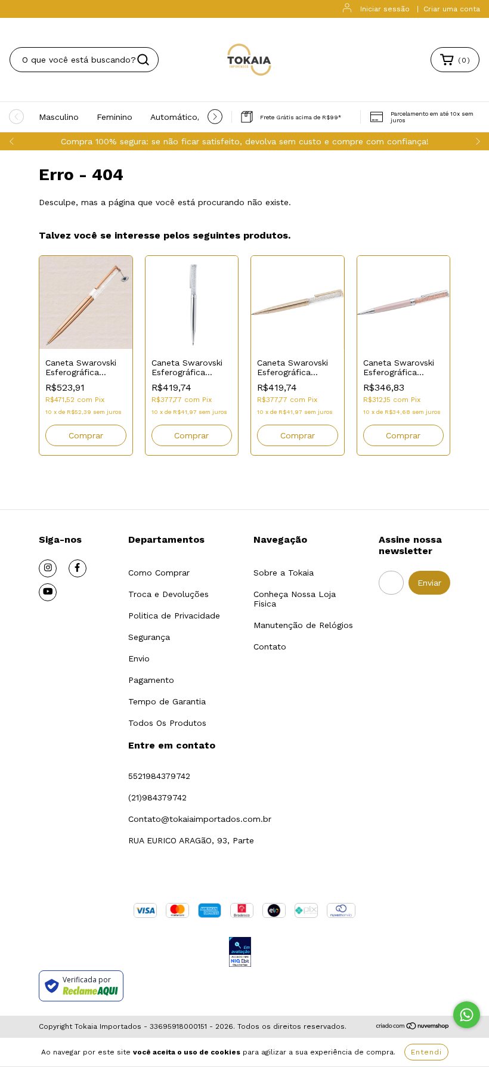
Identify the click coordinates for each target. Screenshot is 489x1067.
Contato (269, 646)
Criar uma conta (451, 9)
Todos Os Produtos (167, 723)
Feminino (114, 117)
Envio (139, 658)
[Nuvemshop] (413, 1027)
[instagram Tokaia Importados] (48, 568)
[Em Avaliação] (240, 953)
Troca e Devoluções (168, 594)
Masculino (59, 117)
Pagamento (151, 680)
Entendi (426, 1052)
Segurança (149, 637)
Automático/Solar (186, 117)
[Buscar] (143, 59)
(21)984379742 (157, 797)
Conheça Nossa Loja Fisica (294, 598)
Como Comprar (159, 572)
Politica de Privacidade (174, 615)
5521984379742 (159, 776)
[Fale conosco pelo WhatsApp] (466, 1014)
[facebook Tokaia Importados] (77, 568)
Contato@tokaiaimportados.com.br (199, 819)
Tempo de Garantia (167, 701)
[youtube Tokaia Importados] (48, 592)
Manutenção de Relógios (303, 625)
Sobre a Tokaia (283, 572)
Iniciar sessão (385, 9)
